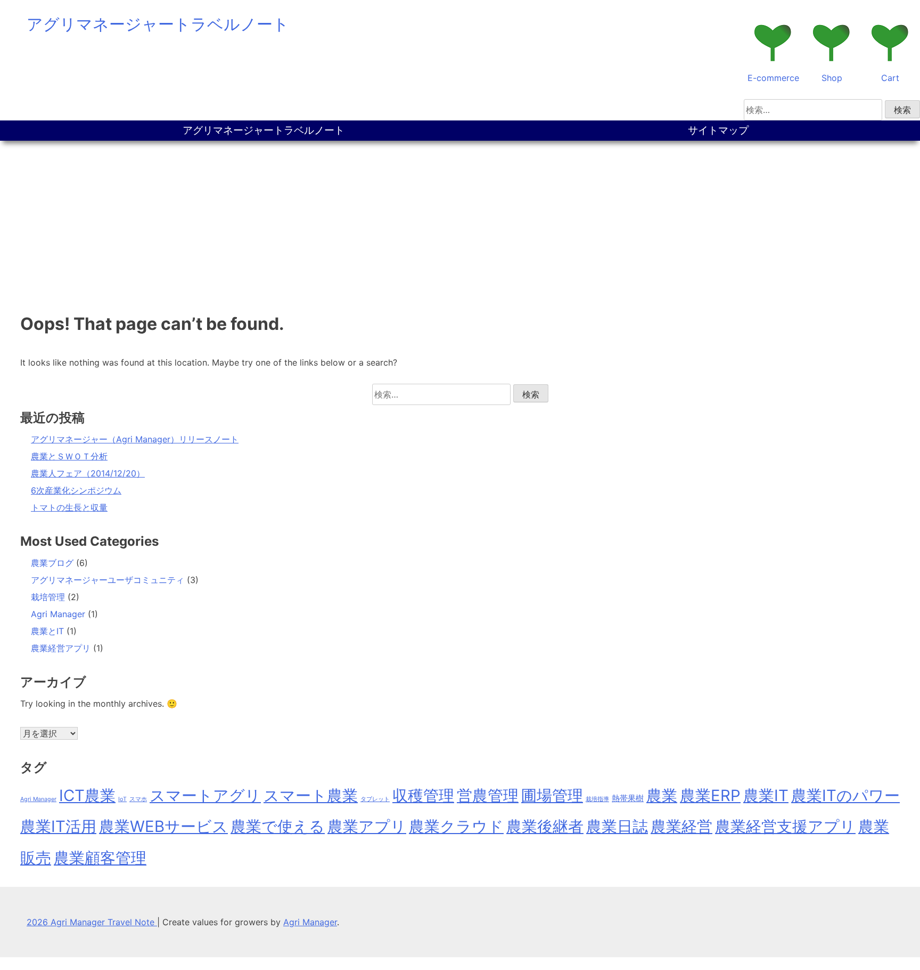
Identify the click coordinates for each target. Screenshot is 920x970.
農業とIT (47, 631)
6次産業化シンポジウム (76, 490)
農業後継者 (545, 826)
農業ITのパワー (845, 795)
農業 (661, 795)
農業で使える (278, 826)
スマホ (138, 799)
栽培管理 (48, 597)
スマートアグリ (205, 795)
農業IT (765, 795)
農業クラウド (456, 826)
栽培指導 (597, 799)
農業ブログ (52, 562)
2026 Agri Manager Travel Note (92, 922)
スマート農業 (311, 795)
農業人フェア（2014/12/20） (88, 473)
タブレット (375, 799)
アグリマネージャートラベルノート (158, 24)
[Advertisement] (460, 220)
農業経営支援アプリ (785, 826)
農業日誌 (617, 826)
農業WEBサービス (163, 826)
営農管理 (488, 795)
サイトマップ (718, 130)
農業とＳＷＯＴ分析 (69, 456)
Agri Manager (58, 614)
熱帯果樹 (628, 798)
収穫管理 (423, 795)
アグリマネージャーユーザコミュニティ (107, 580)
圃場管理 (552, 795)
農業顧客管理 (100, 857)
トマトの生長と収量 (69, 507)
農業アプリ (366, 826)
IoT (122, 799)
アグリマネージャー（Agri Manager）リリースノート (135, 439)
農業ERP (710, 795)
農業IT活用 (58, 826)
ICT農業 (87, 795)
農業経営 (681, 826)
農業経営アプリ (61, 648)
